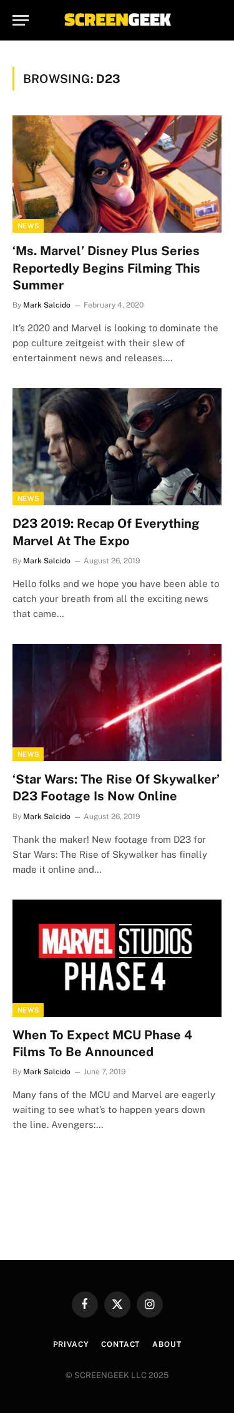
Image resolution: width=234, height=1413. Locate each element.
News (28, 226)
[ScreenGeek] (117, 20)
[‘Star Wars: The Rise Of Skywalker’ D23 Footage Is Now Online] (117, 702)
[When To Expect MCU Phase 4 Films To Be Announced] (117, 958)
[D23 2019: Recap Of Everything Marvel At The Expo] (117, 446)
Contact (120, 1344)
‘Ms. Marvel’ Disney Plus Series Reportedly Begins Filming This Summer (106, 267)
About (166, 1344)
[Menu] (20, 20)
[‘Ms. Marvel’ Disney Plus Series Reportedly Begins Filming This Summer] (117, 174)
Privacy (71, 1344)
